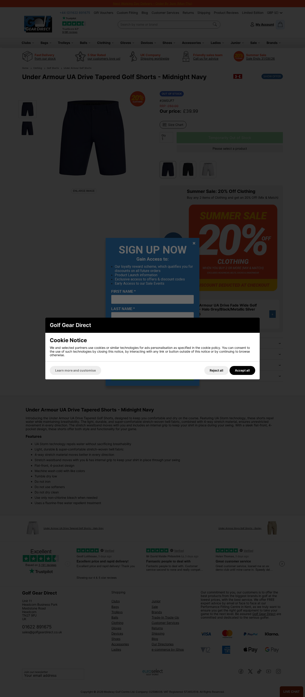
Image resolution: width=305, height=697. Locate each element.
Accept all (242, 370)
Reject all (216, 370)
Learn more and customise (75, 370)
